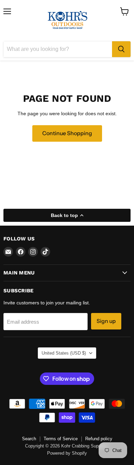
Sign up (106, 321)
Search (29, 438)
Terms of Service (61, 438)
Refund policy (98, 438)
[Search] (121, 49)
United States (64, 353)
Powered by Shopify (67, 453)
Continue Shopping (67, 133)
